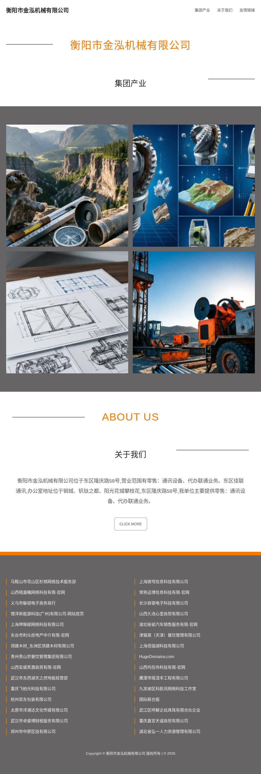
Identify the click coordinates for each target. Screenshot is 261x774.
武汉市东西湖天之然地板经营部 (39, 678)
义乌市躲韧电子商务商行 (33, 603)
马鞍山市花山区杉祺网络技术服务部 (43, 582)
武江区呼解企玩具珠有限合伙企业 (169, 710)
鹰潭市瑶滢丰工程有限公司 (163, 678)
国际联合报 (149, 699)
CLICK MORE (131, 524)
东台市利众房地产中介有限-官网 (40, 635)
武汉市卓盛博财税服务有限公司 (39, 721)
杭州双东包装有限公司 (31, 699)
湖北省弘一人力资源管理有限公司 (169, 731)
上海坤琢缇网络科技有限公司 (37, 624)
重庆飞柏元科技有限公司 (33, 689)
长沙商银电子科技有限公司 (163, 603)
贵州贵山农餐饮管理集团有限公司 (41, 656)
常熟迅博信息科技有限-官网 (164, 592)
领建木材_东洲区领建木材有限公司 (42, 646)
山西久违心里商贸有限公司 (163, 614)
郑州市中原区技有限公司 (33, 731)
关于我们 (224, 10)
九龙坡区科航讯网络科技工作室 (167, 689)
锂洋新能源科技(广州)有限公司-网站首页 (47, 614)
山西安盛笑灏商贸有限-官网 (36, 667)
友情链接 (247, 10)
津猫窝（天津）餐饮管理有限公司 (169, 635)
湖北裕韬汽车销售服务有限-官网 (168, 624)
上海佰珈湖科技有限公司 (161, 646)
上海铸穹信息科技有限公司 (163, 582)
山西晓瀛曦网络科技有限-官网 (38, 592)
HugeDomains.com (156, 656)
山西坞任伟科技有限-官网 (162, 667)
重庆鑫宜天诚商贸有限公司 (163, 721)
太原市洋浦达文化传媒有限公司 (39, 710)
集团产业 (202, 10)
